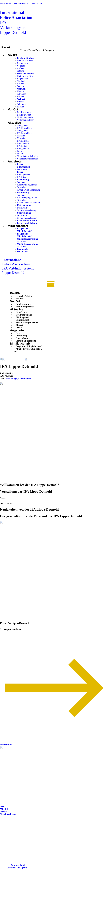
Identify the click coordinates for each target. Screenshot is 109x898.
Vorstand (21, 66)
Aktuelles (14, 122)
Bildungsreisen (23, 167)
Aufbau (20, 68)
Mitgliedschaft (18, 226)
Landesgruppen (24, 112)
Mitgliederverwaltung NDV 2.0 (28, 350)
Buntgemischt (23, 143)
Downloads (22, 249)
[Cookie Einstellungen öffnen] (21, 896)
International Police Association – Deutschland (21, 3)
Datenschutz (8, 842)
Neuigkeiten (22, 125)
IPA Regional (23, 141)
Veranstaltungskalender (27, 156)
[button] (28, 285)
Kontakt (5, 47)
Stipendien (22, 187)
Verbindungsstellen (25, 117)
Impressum (7, 838)
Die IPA (13, 55)
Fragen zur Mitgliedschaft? (24, 229)
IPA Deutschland (24, 128)
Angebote (15, 161)
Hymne (20, 96)
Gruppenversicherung (26, 210)
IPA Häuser (22, 169)
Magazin (21, 135)
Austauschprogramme (27, 184)
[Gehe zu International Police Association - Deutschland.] (1, 359)
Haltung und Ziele (25, 60)
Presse (20, 151)
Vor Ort (13, 109)
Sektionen (21, 94)
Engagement (22, 63)
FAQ (4, 834)
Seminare (21, 182)
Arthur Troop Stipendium (28, 190)
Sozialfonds (22, 208)
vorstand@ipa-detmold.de (18, 378)
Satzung (20, 71)
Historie (20, 91)
